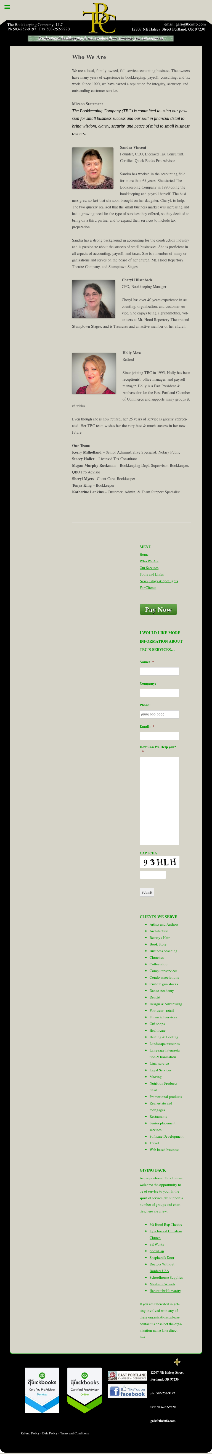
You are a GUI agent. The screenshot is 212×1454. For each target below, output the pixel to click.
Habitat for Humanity (165, 1290)
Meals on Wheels (162, 1283)
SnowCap (157, 1250)
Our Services (149, 567)
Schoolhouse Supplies (166, 1277)
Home (144, 554)
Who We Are (149, 560)
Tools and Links (152, 574)
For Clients (148, 587)
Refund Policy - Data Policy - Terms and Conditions (55, 1433)
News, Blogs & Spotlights (159, 580)
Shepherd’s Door (162, 1257)
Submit (147, 892)
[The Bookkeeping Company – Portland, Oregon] (106, 24)
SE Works (157, 1244)
